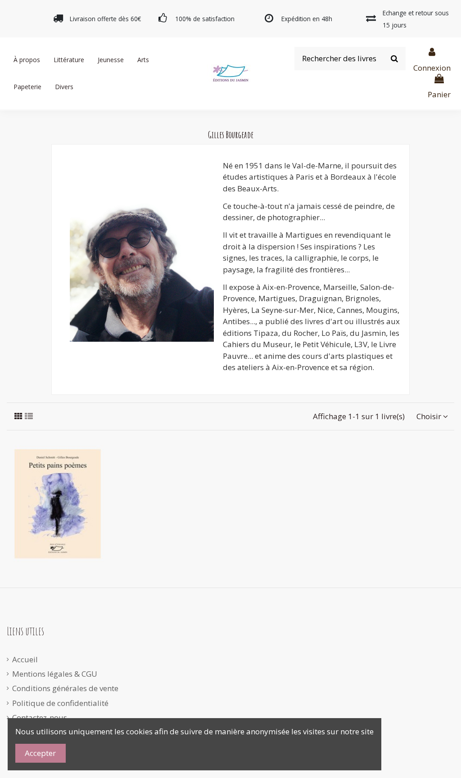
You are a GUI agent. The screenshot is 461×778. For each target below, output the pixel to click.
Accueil (25, 659)
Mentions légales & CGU (54, 674)
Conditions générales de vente (65, 688)
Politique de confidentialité (60, 703)
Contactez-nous (39, 717)
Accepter (40, 753)
